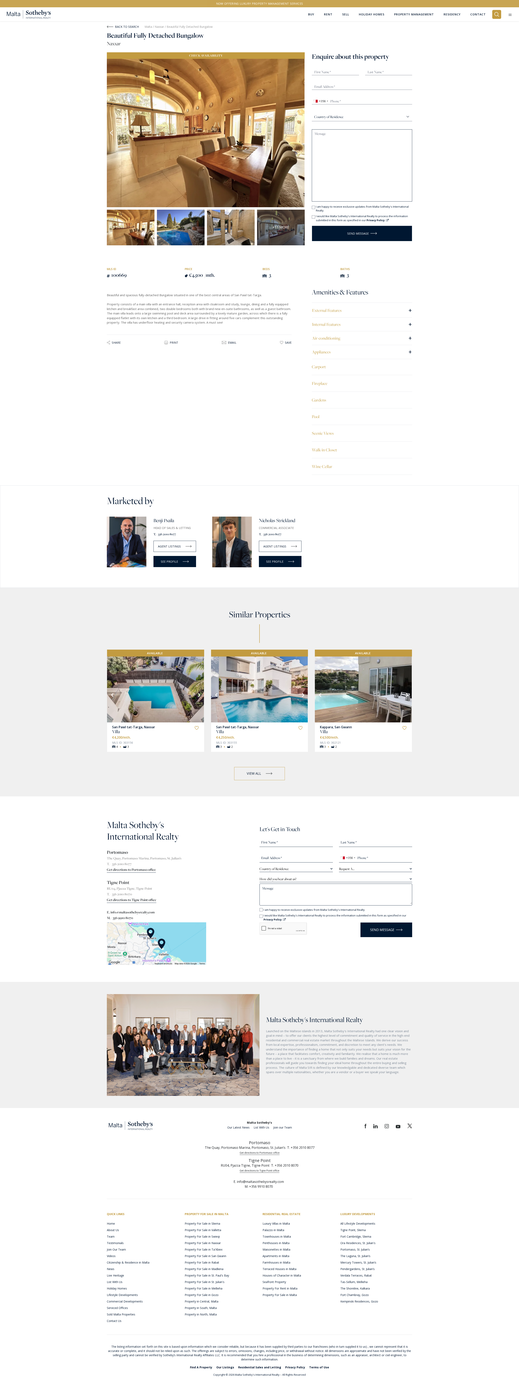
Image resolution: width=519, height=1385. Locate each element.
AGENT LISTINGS (169, 546)
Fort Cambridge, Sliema (355, 1236)
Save (288, 342)
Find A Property (201, 1367)
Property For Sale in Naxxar (203, 1243)
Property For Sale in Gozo (202, 1295)
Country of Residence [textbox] (274, 868)
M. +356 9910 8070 (120, 917)
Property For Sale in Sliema (202, 1223)
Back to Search (127, 27)
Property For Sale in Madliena (204, 1269)
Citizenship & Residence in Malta (128, 1262)
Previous (112, 133)
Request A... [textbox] (346, 868)
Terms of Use (319, 1367)
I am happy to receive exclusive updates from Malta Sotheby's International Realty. (362, 208)
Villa (116, 731)
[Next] (199, 695)
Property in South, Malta (201, 1308)
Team (111, 1236)
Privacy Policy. (376, 220)
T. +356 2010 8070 (119, 894)
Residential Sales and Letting (259, 1367)
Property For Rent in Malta (280, 1288)
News (110, 1269)
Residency (452, 14)
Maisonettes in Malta (276, 1249)
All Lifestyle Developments (357, 1223)
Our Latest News (238, 1127)
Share (116, 342)
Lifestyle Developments (122, 1295)
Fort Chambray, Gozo (354, 1295)
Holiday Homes (117, 1288)
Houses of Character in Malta (282, 1275)
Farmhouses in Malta (276, 1262)
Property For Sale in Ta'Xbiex (203, 1249)
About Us (113, 1230)
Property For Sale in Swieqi (202, 1236)
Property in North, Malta (201, 1314)
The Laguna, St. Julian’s (355, 1256)
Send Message (358, 233)
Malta (148, 27)
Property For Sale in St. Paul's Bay (207, 1275)
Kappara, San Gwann (336, 727)
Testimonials (115, 1243)
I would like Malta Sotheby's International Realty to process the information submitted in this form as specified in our (362, 218)
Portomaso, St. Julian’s (355, 1249)
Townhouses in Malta (277, 1236)
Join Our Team (116, 1249)
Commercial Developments (125, 1301)
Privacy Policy (295, 1367)
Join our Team (282, 1127)
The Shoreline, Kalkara (355, 1288)
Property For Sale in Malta (280, 1295)
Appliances (362, 352)
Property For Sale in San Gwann (205, 1256)
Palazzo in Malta (273, 1230)
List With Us (261, 1127)
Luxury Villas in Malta (276, 1223)
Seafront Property (274, 1282)
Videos (111, 1256)
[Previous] (112, 695)
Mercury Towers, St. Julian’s (358, 1262)
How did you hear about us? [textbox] (278, 878)
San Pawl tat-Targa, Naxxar (133, 727)
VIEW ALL (254, 773)
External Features (362, 310)
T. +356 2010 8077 (164, 534)
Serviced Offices (117, 1308)
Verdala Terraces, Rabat (356, 1275)
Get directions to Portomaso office (131, 869)
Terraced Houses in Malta (279, 1269)
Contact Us (114, 1321)
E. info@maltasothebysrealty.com (131, 912)
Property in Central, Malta (201, 1301)
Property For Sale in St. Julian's (204, 1282)
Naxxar (160, 27)
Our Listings (225, 1367)
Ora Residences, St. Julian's (357, 1243)
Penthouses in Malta (276, 1243)
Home (111, 1223)
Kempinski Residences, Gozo (359, 1301)
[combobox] (320, 101)
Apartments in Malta (276, 1256)
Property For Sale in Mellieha (203, 1288)
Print (174, 342)
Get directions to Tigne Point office (131, 899)
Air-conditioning (362, 338)
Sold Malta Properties (121, 1314)
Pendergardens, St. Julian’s (357, 1269)
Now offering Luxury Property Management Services (259, 3)
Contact (478, 14)
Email (232, 342)
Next (300, 133)
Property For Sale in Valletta (203, 1230)
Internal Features (362, 324)
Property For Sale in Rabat (202, 1262)
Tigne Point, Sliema (353, 1230)
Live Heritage (115, 1275)
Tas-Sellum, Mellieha (354, 1282)
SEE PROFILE (169, 561)
